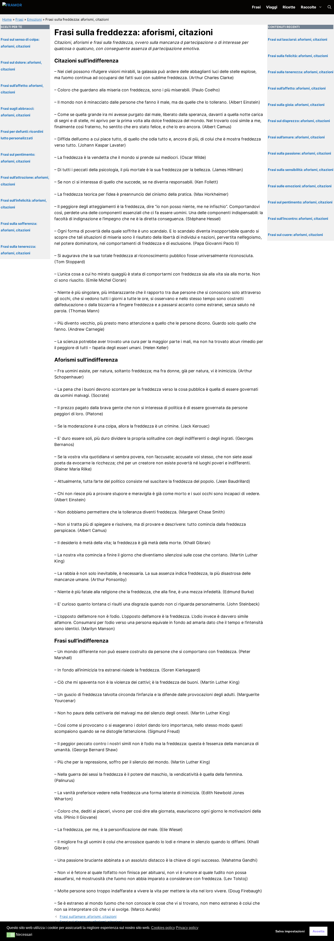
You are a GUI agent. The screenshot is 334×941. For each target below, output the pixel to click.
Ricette (289, 7)
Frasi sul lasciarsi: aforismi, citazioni (297, 39)
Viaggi (271, 7)
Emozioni (34, 19)
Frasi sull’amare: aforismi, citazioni (88, 916)
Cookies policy (163, 928)
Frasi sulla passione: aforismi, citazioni (299, 153)
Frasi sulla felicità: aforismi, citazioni (298, 56)
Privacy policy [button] (187, 928)
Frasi (256, 7)
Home (7, 19)
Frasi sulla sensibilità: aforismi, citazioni (300, 170)
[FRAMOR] (26, 7)
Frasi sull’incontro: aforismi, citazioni (298, 218)
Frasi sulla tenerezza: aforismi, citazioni (300, 72)
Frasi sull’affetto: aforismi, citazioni (297, 88)
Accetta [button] (318, 931)
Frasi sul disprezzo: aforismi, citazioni (299, 121)
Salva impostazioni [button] (290, 931)
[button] (329, 7)
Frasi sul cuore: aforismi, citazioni (295, 235)
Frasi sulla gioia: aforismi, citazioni (296, 104)
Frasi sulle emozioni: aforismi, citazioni (300, 186)
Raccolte (308, 7)
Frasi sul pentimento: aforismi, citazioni (300, 202)
